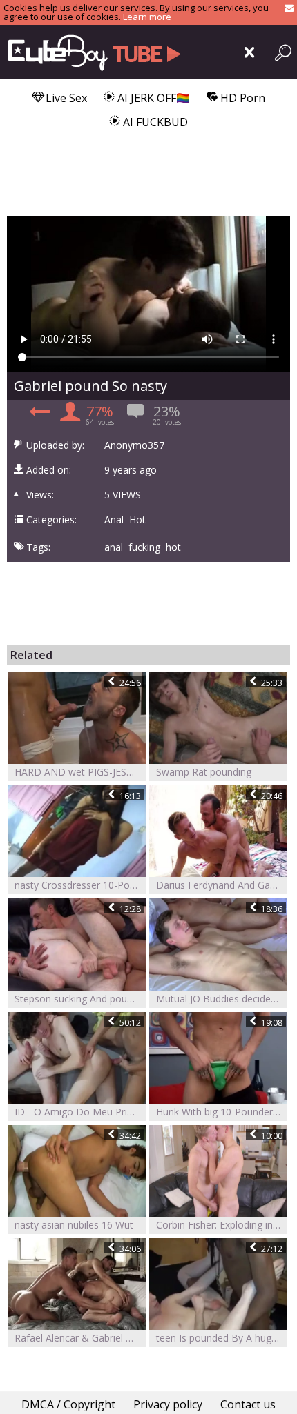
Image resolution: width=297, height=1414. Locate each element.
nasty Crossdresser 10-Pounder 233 (80, 884)
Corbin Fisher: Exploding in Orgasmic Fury (221, 1224)
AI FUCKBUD (154, 122)
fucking (144, 547)
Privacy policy (167, 1404)
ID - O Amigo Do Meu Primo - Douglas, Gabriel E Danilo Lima (80, 1111)
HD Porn (241, 97)
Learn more (147, 16)
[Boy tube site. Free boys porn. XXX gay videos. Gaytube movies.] (91, 52)
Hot (137, 520)
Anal (114, 520)
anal (113, 547)
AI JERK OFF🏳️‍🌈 (152, 97)
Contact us (248, 1404)
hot (173, 547)
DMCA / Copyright (68, 1404)
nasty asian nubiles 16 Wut (74, 1224)
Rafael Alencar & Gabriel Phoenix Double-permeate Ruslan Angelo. (80, 1337)
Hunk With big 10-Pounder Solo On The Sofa (221, 1111)
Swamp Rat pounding (203, 771)
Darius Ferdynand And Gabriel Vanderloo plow (221, 884)
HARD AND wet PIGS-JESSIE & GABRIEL (80, 771)
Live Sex (65, 97)
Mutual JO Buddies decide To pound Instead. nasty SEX (221, 998)
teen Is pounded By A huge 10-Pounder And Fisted (221, 1337)
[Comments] (38, 416)
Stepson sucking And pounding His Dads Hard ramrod (80, 998)
